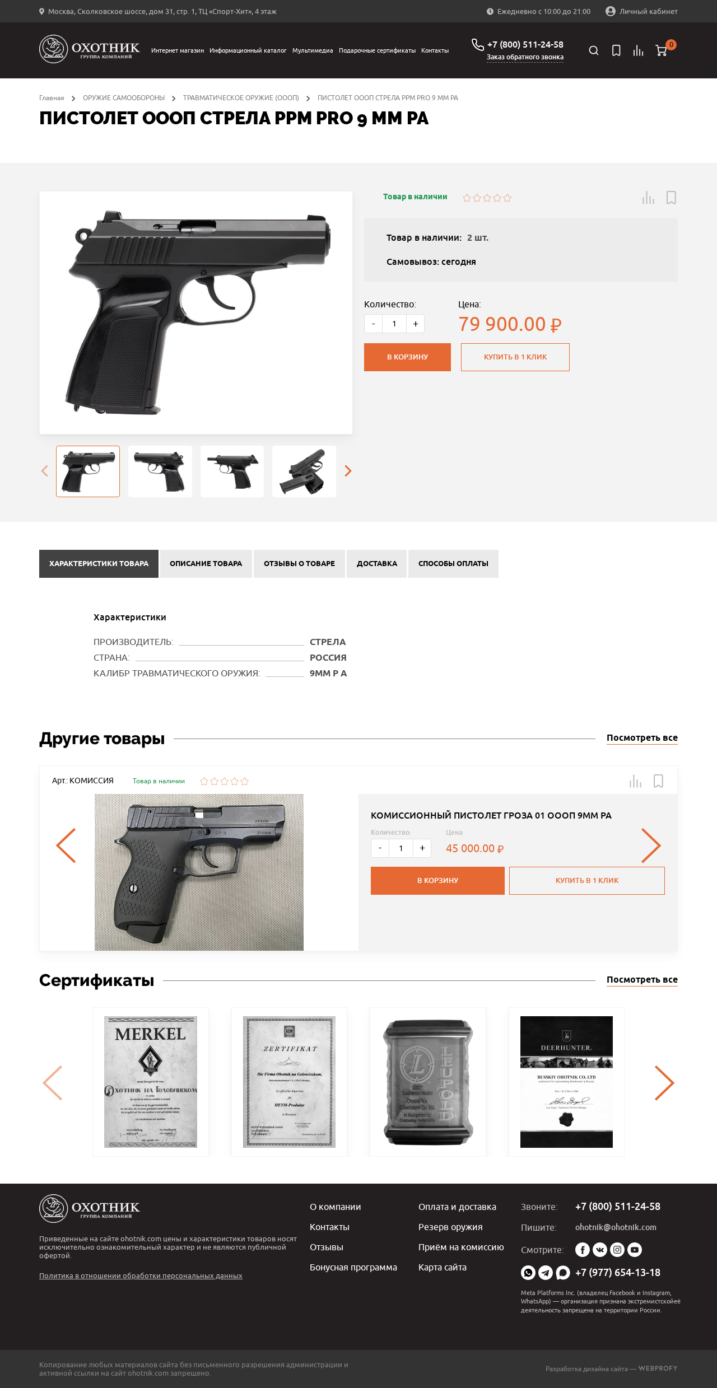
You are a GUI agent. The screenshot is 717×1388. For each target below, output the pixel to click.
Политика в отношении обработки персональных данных (141, 1275)
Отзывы (326, 1247)
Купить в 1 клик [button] (587, 880)
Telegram (545, 1272)
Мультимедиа (312, 50)
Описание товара (206, 564)
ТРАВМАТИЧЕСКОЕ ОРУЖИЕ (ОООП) (241, 98)
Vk (600, 1249)
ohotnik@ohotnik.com (616, 1227)
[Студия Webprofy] (658, 1368)
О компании (335, 1207)
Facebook (582, 1249)
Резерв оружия (450, 1227)
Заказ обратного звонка (525, 57)
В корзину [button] (437, 880)
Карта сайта (442, 1267)
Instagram (617, 1249)
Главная (51, 98)
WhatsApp (528, 1272)
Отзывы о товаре (299, 564)
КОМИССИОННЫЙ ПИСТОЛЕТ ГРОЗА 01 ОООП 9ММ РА (491, 815)
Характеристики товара (98, 564)
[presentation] (44, 471)
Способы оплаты (453, 564)
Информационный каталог (248, 50)
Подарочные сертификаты (377, 50)
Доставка (377, 564)
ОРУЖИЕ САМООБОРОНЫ (124, 98)
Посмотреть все (642, 738)
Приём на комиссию (461, 1247)
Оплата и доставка (457, 1207)
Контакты (435, 50)
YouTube (634, 1249)
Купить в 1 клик (515, 357)
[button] (648, 197)
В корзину (407, 357)
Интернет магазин (177, 50)
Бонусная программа (353, 1267)
